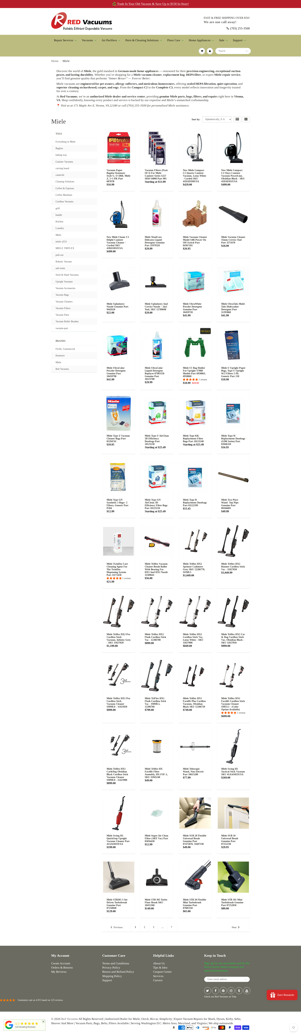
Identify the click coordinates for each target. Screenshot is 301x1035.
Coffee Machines (64, 195)
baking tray (61, 155)
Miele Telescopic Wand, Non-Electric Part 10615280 (193, 772)
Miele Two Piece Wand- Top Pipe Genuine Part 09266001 (229, 504)
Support (238, 40)
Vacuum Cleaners (64, 301)
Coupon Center (162, 971)
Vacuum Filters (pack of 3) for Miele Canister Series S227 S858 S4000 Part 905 (156, 174)
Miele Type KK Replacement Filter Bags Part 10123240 (193, 438)
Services (158, 976)
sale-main (60, 268)
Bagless (59, 148)
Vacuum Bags (62, 295)
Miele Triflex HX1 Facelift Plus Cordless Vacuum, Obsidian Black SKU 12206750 (194, 702)
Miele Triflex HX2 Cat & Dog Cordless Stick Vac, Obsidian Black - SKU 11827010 (233, 638)
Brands (60, 341)
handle (59, 215)
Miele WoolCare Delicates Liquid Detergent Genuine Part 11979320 (155, 241)
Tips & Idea (160, 967)
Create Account (60, 963)
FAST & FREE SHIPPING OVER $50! (227, 17)
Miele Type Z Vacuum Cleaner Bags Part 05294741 (118, 438)
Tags (59, 133)
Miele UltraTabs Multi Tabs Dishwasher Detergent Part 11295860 (233, 308)
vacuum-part (62, 328)
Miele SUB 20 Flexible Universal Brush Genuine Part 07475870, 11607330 (194, 839)
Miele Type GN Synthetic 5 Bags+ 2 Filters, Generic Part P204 (117, 504)
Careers (158, 980)
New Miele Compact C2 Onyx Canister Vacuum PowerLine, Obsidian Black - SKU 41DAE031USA (233, 176)
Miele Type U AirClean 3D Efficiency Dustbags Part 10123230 (157, 439)
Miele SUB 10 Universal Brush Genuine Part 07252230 (229, 839)
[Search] (246, 51)
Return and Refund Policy (118, 971)
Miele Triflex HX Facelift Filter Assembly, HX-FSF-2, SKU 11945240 (156, 773)
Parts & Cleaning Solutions (142, 40)
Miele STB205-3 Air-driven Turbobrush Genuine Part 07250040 (117, 903)
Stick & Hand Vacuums (67, 275)
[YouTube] (246, 990)
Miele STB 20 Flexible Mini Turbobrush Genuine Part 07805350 (194, 903)
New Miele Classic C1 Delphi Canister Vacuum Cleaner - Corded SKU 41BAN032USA (118, 243)
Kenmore (60, 355)
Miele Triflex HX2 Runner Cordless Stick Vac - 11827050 (233, 567)
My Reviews (59, 971)
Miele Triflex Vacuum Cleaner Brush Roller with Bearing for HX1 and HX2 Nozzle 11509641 (156, 569)
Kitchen (59, 221)
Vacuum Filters (63, 308)
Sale (221, 40)
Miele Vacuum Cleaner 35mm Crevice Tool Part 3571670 (233, 240)
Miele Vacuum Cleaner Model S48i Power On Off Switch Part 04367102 (195, 241)
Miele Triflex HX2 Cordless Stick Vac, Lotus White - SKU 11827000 (193, 638)
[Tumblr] (239, 990)
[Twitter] (207, 990)
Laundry (60, 228)
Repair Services (63, 40)
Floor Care (173, 40)
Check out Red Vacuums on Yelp (220, 996)
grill (58, 208)
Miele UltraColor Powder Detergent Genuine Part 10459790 (116, 372)
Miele (58, 235)
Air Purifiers (109, 40)
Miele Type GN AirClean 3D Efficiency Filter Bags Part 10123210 (156, 504)
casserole (60, 175)
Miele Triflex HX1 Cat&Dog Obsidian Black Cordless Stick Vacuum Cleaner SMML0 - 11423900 (117, 774)
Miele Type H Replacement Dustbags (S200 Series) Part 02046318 (233, 439)
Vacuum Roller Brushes (67, 321)
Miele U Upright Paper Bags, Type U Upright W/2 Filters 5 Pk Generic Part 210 (233, 372)
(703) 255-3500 (240, 28)
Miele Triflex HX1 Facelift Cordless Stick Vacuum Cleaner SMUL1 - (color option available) (233, 704)
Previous (118, 927)
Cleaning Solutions (65, 181)
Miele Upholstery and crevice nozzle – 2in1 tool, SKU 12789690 (156, 307)
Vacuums (87, 40)
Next (234, 927)
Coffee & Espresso (65, 188)
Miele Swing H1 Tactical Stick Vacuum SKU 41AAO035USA (233, 772)
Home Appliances (200, 40)
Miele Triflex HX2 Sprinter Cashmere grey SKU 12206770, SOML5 (194, 568)
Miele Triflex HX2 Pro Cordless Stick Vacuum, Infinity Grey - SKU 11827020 (119, 638)
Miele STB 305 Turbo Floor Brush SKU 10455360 (156, 902)
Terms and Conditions (115, 963)
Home (55, 61)
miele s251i (61, 241)
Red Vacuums (62, 369)
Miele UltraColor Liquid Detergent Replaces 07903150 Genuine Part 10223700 (154, 373)
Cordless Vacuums (64, 201)
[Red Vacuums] (9, 1029)
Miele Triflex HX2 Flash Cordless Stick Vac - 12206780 (155, 637)
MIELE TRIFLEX (65, 248)
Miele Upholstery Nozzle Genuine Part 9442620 (117, 307)
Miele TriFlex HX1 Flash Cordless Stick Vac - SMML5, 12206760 (155, 702)
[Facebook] (215, 990)
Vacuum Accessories (65, 288)
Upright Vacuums (64, 281)
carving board (62, 168)
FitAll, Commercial (65, 349)
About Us (159, 963)
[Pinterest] (223, 990)
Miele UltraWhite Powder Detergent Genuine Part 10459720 (192, 308)
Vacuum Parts (62, 315)
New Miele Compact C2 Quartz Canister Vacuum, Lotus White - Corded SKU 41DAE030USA (194, 176)
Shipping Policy (112, 976)
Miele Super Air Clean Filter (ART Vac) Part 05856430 (156, 838)
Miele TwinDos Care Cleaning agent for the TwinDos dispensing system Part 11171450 (117, 569)
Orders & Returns (62, 967)
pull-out (59, 255)
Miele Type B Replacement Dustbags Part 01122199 (195, 503)
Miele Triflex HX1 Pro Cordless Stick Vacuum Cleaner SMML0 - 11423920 (118, 702)
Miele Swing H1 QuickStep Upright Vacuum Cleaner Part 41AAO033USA (118, 839)
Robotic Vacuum (64, 261)
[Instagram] (231, 990)
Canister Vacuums (64, 161)
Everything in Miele (65, 141)
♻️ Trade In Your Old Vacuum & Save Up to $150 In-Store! (150, 4)
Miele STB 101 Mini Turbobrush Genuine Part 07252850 (232, 902)
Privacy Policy (111, 967)
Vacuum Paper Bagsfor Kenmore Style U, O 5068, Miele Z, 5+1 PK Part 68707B (118, 176)
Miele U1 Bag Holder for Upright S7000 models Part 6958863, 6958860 (194, 372)
